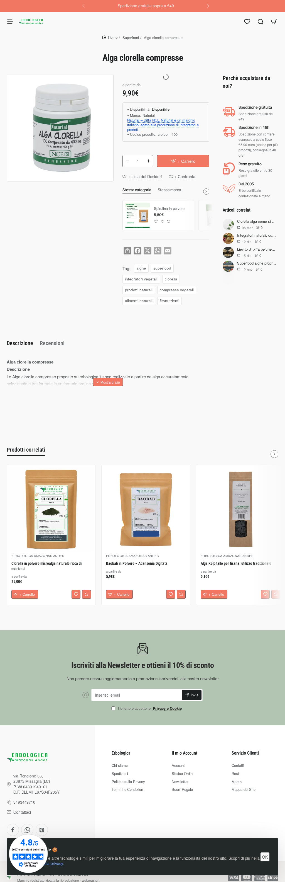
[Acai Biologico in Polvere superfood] (213, 215)
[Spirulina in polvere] (137, 215)
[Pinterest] (42, 830)
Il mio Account (184, 753)
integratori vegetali (141, 279)
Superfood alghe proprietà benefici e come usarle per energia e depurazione (256, 263)
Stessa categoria (136, 189)
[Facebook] (13, 830)
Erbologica (121, 753)
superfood (162, 268)
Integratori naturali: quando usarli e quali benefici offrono (256, 235)
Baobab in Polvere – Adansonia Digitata (137, 563)
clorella (171, 279)
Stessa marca (169, 189)
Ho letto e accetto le (149, 708)
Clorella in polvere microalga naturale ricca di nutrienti (46, 566)
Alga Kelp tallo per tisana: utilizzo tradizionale (236, 563)
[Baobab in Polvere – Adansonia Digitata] (146, 509)
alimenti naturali (139, 300)
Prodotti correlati (26, 449)
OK (265, 857)
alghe (141, 268)
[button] (208, 5)
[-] (127, 161)
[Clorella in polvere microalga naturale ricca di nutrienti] (51, 509)
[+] (148, 161)
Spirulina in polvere (169, 208)
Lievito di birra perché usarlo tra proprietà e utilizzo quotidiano (256, 249)
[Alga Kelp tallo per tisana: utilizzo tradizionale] (240, 509)
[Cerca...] (260, 21)
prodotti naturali (139, 289)
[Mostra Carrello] (274, 21)
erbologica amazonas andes (37, 556)
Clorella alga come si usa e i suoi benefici (256, 221)
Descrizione (20, 343)
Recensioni (52, 343)
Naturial (148, 115)
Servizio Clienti (245, 753)
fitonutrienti (169, 300)
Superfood (130, 37)
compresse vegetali (177, 289)
